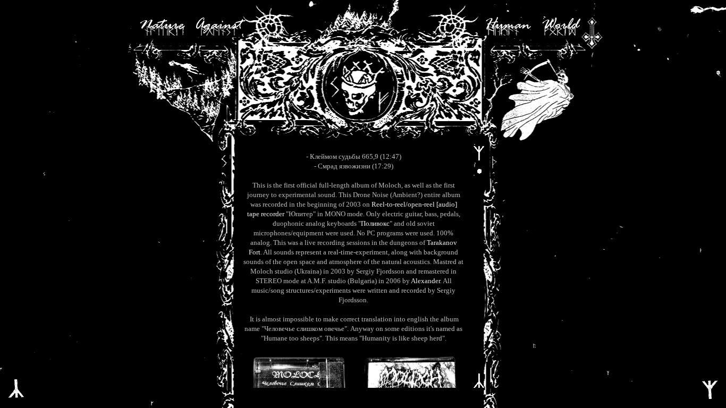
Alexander (425, 281)
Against (218, 25)
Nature (161, 25)
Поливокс (375, 223)
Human (507, 25)
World (560, 25)
